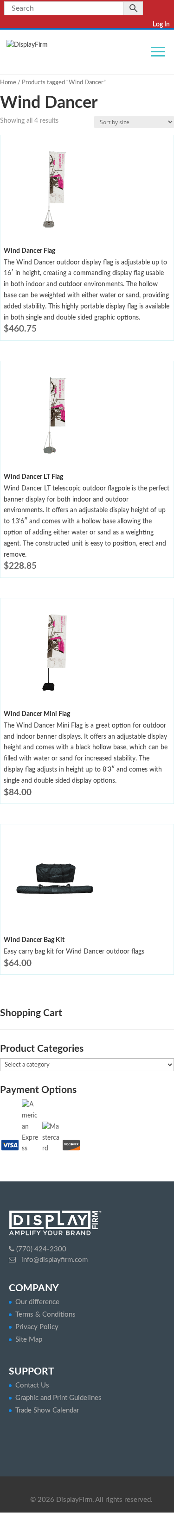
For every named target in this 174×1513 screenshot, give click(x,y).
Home (8, 83)
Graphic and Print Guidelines (58, 1397)
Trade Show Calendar (47, 1410)
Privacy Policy (36, 1327)
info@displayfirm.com (53, 1259)
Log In (161, 24)
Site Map (28, 1339)
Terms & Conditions (45, 1314)
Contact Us (32, 1385)
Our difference (37, 1302)
